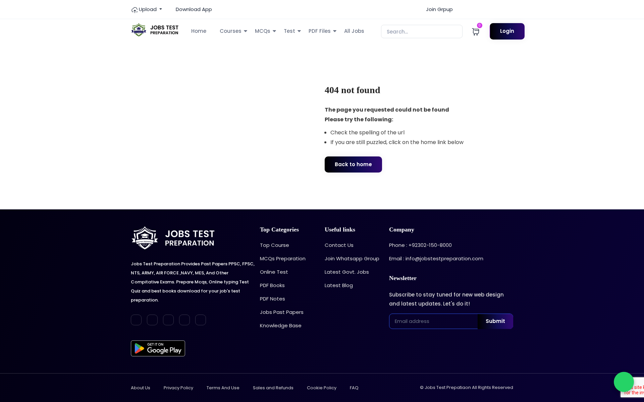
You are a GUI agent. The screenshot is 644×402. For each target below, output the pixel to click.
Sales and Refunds (273, 388)
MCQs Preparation (283, 258)
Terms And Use (223, 388)
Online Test (274, 271)
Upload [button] (148, 9)
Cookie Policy (321, 388)
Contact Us (339, 245)
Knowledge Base (281, 325)
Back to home (353, 164)
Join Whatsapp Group (352, 258)
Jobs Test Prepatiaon (448, 387)
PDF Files (320, 31)
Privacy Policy (178, 388)
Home (198, 31)
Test (289, 31)
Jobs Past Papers (282, 312)
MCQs (262, 31)
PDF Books (272, 285)
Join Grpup (439, 9)
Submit (495, 321)
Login (507, 31)
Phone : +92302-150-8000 (420, 245)
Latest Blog (339, 285)
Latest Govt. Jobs (347, 271)
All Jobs (354, 31)
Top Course (274, 245)
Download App (193, 9)
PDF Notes (272, 298)
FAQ (354, 388)
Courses (230, 31)
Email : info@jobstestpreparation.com (436, 258)
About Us (140, 388)
